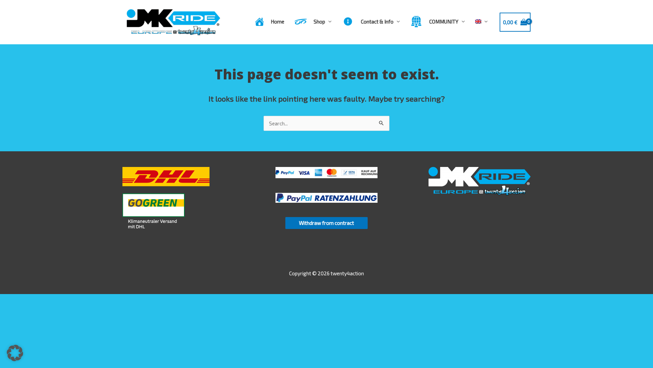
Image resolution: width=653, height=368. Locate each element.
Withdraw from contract (326, 223)
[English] (481, 21)
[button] (15, 353)
